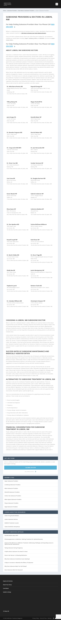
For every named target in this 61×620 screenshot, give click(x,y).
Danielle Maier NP (36, 117)
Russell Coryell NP (12, 240)
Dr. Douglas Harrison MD (38, 178)
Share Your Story (7, 584)
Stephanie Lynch (12, 285)
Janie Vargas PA (11, 117)
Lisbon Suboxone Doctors (11, 519)
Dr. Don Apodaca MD (13, 224)
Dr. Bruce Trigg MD (36, 255)
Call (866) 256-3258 (30, 467)
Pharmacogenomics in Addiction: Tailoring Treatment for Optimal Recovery (24, 539)
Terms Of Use (43, 618)
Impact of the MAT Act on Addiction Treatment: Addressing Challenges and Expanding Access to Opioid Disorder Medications (29, 543)
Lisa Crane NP (11, 178)
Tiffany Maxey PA (12, 102)
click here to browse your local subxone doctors (33, 33)
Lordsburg (31, 38)
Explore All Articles (8, 581)
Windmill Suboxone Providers (12, 492)
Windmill (42, 38)
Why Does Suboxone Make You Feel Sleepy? (16, 566)
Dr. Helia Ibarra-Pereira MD (15, 86)
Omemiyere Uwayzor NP (38, 301)
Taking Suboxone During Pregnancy (14, 548)
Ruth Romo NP (35, 240)
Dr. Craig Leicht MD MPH (14, 148)
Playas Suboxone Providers (11, 503)
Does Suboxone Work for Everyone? (14, 570)
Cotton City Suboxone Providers (13, 495)
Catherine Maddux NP (37, 209)
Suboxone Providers (12, 10)
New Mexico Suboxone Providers (26, 10)
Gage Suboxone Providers (11, 506)
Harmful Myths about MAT (11, 535)
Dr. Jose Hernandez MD (37, 148)
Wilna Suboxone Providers (11, 488)
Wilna (35, 38)
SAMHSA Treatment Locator (12, 523)
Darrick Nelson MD (36, 132)
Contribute (6, 588)
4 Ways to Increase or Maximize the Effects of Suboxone (19, 562)
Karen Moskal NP (12, 194)
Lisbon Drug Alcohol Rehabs (12, 515)
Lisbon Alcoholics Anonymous (12, 526)
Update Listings (7, 592)
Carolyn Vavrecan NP (37, 163)
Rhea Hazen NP (11, 209)
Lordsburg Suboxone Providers (12, 484)
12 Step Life (6, 611)
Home (4, 10)
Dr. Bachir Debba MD (13, 255)
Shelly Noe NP (11, 270)
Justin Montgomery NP (37, 270)
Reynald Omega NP (36, 86)
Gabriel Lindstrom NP (37, 194)
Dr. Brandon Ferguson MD (14, 132)
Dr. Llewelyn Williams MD (14, 301)
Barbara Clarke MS (36, 285)
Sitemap (49, 618)
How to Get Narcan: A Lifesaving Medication (16, 555)
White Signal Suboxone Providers (13, 499)
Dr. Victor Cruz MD (12, 163)
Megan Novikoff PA (36, 102)
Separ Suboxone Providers (11, 481)
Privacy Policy (35, 618)
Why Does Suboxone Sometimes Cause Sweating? (17, 559)
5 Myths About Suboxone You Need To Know (16, 551)
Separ (26, 38)
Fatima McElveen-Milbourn (39, 224)
